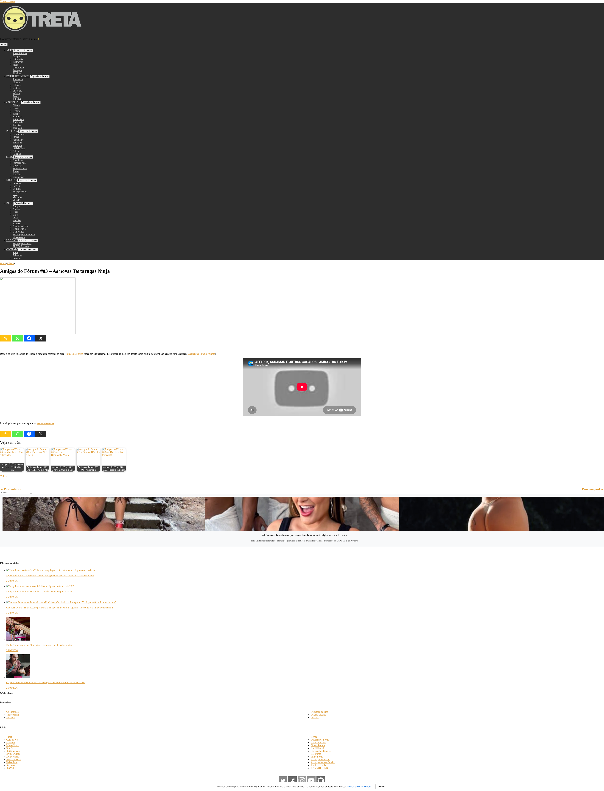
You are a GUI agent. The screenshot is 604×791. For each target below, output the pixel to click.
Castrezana (193, 353)
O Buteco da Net (319, 712)
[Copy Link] (5, 338)
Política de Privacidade (359, 786)
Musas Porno (12, 745)
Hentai (314, 736)
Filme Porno (317, 756)
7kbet (9, 736)
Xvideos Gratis (318, 765)
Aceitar (381, 786)
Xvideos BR (12, 756)
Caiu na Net (12, 739)
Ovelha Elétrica (318, 714)
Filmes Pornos (318, 745)
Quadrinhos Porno (320, 739)
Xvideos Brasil (318, 742)
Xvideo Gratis (13, 753)
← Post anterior (11, 489)
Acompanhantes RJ (320, 759)
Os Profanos (12, 712)
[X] (40, 338)
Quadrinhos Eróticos (321, 751)
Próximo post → (593, 489)
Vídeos (10, 263)
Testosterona (12, 714)
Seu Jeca (10, 717)
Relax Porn (11, 762)
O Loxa (315, 717)
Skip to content (7, 1)
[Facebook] (29, 338)
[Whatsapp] (17, 338)
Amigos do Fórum (74, 353)
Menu (3, 44)
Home (3, 263)
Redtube (10, 742)
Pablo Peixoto (208, 353)
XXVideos (11, 768)
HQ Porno (316, 753)
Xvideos (10, 765)
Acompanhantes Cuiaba (323, 762)
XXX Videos (13, 751)
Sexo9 (9, 748)
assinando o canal (45, 423)
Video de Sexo (13, 759)
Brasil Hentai (317, 748)
